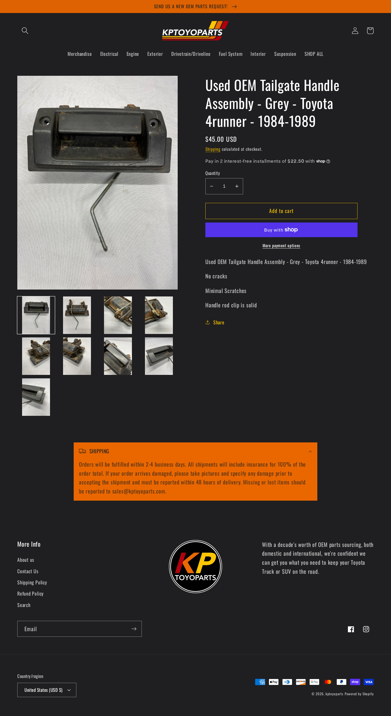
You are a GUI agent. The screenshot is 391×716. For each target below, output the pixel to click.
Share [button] (218, 322)
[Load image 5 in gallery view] (36, 356)
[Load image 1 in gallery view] (36, 315)
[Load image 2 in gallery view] (77, 315)
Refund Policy (30, 593)
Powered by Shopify (359, 693)
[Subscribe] (134, 629)
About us (25, 559)
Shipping (213, 149)
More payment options (281, 246)
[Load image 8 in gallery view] (159, 356)
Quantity (212, 173)
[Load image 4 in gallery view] (159, 315)
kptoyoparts (334, 693)
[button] (24, 30)
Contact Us (28, 571)
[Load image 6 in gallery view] (77, 356)
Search (24, 604)
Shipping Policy (32, 582)
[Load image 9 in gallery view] (36, 397)
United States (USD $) (43, 689)
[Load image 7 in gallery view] (118, 356)
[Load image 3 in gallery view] (118, 315)
